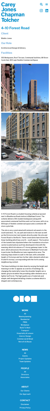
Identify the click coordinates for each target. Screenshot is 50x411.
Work (25, 310)
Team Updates (25, 361)
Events (25, 356)
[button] (46, 4)
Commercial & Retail (25, 339)
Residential (25, 319)
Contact (25, 400)
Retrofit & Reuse (25, 342)
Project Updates (25, 359)
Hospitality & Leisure (25, 333)
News (25, 350)
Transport (25, 330)
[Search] (41, 5)
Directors (25, 374)
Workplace (25, 325)
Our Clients (25, 391)
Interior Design (25, 336)
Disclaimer (25, 404)
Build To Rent (25, 328)
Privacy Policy (25, 408)
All (25, 314)
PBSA (25, 322)
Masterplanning (25, 316)
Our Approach (25, 394)
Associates (25, 377)
